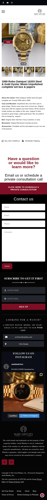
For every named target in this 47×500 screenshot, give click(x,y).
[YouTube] (7, 2)
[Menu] (3, 11)
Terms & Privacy (8, 494)
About (27, 491)
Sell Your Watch (7, 491)
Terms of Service (14, 482)
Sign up (23, 306)
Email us (12, 175)
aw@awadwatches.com (23, 337)
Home (19, 491)
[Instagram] (12, 2)
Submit (7, 266)
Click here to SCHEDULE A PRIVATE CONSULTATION (23, 188)
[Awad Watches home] (39, 12)
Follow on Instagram (30, 416)
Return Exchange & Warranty (28, 494)
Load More (13, 416)
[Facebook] (3, 2)
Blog (34, 491)
